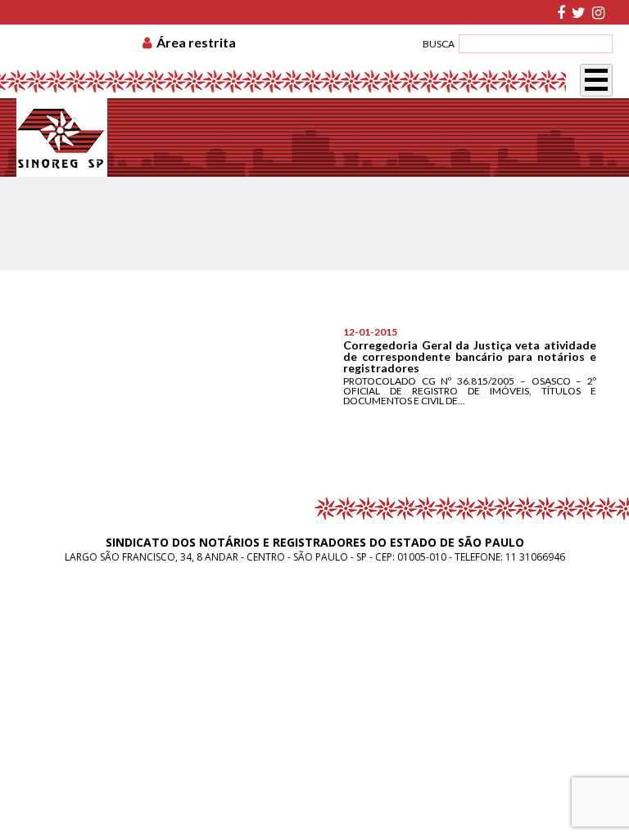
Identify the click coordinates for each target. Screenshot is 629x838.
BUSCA (439, 44)
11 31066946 (535, 557)
